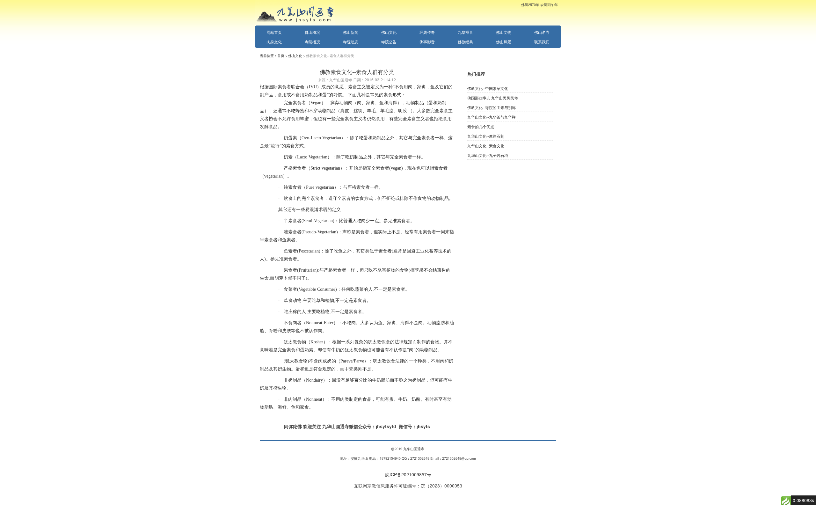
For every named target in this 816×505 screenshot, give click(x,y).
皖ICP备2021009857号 (408, 474)
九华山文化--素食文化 (485, 145)
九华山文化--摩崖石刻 (485, 136)
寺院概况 (312, 41)
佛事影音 (427, 41)
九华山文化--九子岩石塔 (487, 155)
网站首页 (274, 32)
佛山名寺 (542, 32)
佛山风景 (503, 41)
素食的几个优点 (480, 126)
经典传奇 (427, 32)
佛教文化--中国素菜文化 (487, 88)
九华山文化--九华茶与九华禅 (491, 117)
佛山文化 (389, 32)
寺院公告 (389, 41)
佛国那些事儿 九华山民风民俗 (492, 97)
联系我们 (542, 41)
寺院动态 (350, 41)
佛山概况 (312, 32)
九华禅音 (465, 32)
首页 (280, 55)
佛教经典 (465, 41)
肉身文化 (274, 41)
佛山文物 (503, 32)
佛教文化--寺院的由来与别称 (491, 107)
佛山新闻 (350, 32)
